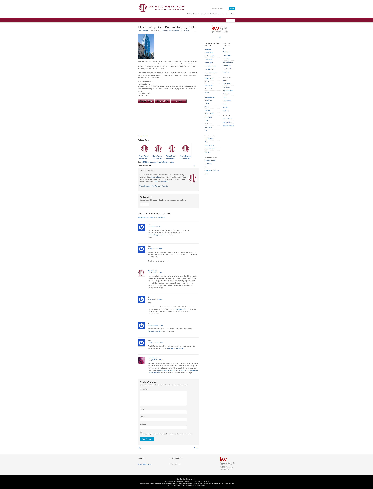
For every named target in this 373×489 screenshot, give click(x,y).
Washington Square (228, 125)
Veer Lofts (207, 152)
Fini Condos (226, 87)
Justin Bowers (152, 358)
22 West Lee (208, 163)
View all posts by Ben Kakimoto (150, 186)
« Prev (140, 448)
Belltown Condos (210, 97)
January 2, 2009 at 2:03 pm (155, 272)
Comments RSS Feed (157, 217)
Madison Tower (209, 85)
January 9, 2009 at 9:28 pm (155, 299)
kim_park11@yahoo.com (156, 235)
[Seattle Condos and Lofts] (162, 11)
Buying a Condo (175, 464)
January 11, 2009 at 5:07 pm (155, 325)
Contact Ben (155, 177)
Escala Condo (209, 62)
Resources (225, 14)
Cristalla (207, 103)
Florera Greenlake (228, 90)
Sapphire (225, 107)
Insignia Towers (209, 113)
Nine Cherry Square (228, 69)
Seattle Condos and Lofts (186, 479)
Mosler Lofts (208, 117)
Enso (206, 142)
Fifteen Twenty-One (210, 66)
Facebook (227, 20)
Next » (196, 448)
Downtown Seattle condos (201, 483)
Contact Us (141, 458)
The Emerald (208, 59)
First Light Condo (209, 69)
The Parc (207, 120)
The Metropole (227, 100)
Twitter (233, 20)
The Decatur (226, 52)
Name (142, 409)
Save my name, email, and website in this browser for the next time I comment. (166, 434)
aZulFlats (225, 80)
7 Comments (185, 30)
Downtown (208, 49)
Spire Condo (208, 127)
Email (142, 417)
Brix (224, 48)
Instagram (230, 20)
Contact (189, 14)
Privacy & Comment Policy (202, 481)
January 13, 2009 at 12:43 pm (155, 360)
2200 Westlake (209, 138)
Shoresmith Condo (210, 149)
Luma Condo (226, 58)
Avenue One (208, 100)
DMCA (192, 481)
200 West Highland (210, 160)
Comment (144, 389)
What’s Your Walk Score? (145, 165)
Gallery (207, 107)
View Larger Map (142, 136)
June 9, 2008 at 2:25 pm (154, 226)
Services (196, 14)
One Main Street (227, 122)
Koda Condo (208, 82)
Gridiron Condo (209, 78)
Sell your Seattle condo (199, 485)
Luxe (206, 167)
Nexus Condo (208, 88)
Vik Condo (226, 111)
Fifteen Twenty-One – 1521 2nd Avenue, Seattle (167, 27)
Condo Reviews (215, 14)
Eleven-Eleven (227, 55)
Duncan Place (227, 94)
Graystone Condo (228, 62)
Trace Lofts (226, 72)
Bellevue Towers (227, 119)
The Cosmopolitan (210, 56)
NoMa (224, 104)
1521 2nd (145, 162)
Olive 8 (207, 92)
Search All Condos (144, 464)
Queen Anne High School (212, 170)
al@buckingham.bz (154, 331)
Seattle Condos (168, 162)
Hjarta (224, 97)
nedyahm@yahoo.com (176, 348)
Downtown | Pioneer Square (170, 30)
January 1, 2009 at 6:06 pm (155, 248)
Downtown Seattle (156, 162)
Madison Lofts (227, 65)
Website (165, 186)
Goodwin (207, 110)
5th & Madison (209, 52)
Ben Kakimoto (143, 30)
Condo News (204, 14)
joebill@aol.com (180, 309)
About (232, 14)
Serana (207, 173)
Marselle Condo (209, 145)
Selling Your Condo (176, 458)
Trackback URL (143, 217)
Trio (206, 130)
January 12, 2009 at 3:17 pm (155, 342)
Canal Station (227, 83)
